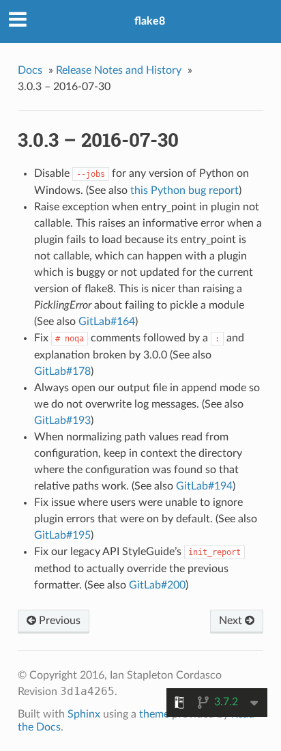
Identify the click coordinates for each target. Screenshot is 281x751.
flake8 (149, 21)
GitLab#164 (106, 321)
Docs (30, 70)
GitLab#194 (204, 486)
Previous (58, 620)
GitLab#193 (62, 420)
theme (154, 714)
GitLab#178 (62, 371)
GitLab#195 (62, 535)
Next (232, 620)
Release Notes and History (118, 70)
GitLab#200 (157, 585)
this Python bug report (184, 190)
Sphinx (84, 714)
